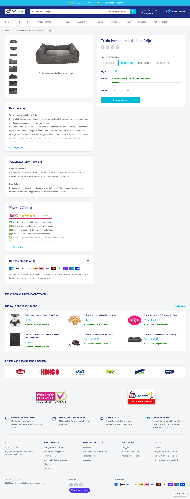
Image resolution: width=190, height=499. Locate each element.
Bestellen (87, 447)
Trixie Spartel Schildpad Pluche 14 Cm (100, 315)
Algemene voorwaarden (166, 451)
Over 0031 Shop (12, 447)
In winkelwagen (120, 100)
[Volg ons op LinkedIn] (81, 485)
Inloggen (125, 447)
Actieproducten (161, 21)
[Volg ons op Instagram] (76, 485)
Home (7, 21)
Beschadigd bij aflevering (55, 460)
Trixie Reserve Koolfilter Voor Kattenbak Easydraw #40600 (42, 336)
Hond (17, 21)
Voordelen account (130, 455)
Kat (28, 21)
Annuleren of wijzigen (54, 451)
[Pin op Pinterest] (107, 47)
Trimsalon (115, 21)
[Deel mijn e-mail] (117, 47)
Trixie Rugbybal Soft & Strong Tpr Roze (160, 315)
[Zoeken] (133, 11)
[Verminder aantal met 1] (114, 90)
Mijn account (147, 13)
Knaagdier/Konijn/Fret (48, 21)
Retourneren (50, 455)
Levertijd (87, 460)
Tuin (129, 21)
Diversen (142, 21)
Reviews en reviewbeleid (166, 460)
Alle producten (18, 30)
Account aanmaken (130, 451)
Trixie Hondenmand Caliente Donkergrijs (161, 334)
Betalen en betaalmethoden (95, 451)
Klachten (48, 464)
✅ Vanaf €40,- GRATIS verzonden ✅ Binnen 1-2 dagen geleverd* (95, 3)
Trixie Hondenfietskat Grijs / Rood (98, 334)
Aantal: (104, 90)
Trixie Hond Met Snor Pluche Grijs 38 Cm (41, 315)
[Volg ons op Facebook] (71, 485)
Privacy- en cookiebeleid (166, 455)
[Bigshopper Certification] (141, 388)
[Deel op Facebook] (103, 47)
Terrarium (98, 21)
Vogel (68, 21)
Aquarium (82, 21)
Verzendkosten (90, 455)
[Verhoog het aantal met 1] (128, 90)
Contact (47, 468)
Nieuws (158, 447)
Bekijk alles (180, 306)
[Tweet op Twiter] (112, 47)
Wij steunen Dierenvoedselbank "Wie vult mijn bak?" (19, 452)
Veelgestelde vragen (53, 447)
